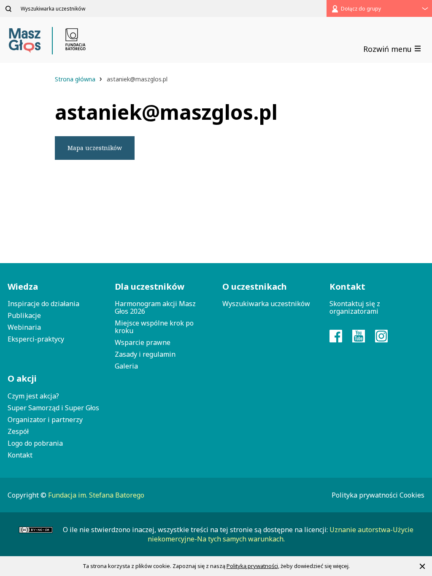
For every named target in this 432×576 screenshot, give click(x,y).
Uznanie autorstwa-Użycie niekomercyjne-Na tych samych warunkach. (280, 534)
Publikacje (24, 315)
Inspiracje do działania (43, 303)
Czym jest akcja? (33, 396)
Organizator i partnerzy (45, 419)
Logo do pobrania (35, 443)
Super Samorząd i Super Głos (53, 407)
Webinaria (24, 327)
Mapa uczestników (95, 148)
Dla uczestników (149, 286)
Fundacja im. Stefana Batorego (96, 495)
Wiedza (23, 286)
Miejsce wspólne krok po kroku (154, 326)
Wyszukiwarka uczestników (266, 303)
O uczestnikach (254, 286)
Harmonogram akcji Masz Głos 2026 (155, 307)
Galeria (126, 366)
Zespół (18, 431)
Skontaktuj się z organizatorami (354, 307)
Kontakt (20, 455)
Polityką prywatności (252, 566)
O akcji (22, 378)
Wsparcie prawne (142, 342)
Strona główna (76, 79)
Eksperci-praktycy (36, 339)
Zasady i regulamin (145, 354)
